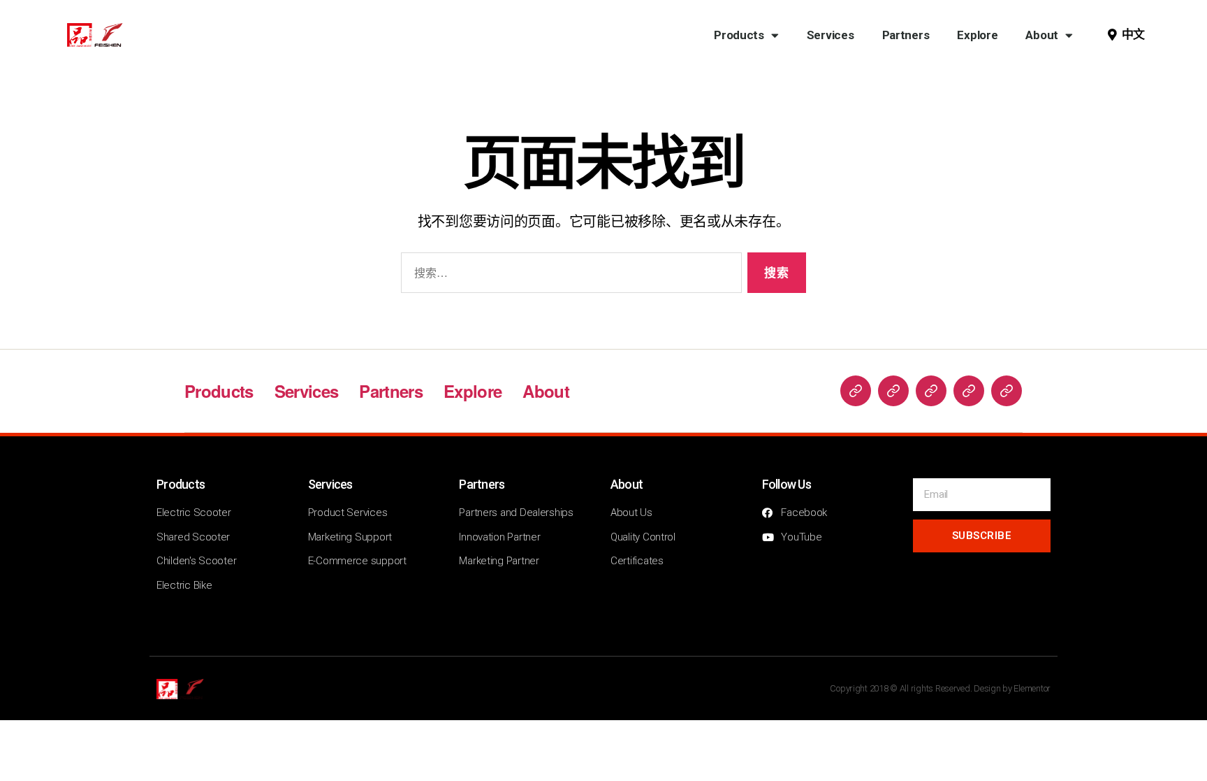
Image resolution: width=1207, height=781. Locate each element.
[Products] (855, 390)
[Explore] (968, 390)
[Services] (893, 390)
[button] (1126, 35)
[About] (1006, 390)
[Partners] (931, 390)
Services (830, 35)
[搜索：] (568, 275)
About (1041, 35)
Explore (977, 35)
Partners (906, 35)
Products (739, 35)
